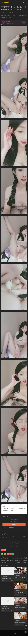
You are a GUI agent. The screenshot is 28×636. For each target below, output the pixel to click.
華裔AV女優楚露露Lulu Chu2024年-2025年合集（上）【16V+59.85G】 (7, 608)
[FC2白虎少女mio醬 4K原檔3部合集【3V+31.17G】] (20, 585)
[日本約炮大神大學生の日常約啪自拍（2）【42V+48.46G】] (7, 571)
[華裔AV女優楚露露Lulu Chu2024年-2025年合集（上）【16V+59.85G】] (7, 601)
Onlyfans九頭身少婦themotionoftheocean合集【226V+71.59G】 (20, 577)
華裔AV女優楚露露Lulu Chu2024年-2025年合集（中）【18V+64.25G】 (20, 607)
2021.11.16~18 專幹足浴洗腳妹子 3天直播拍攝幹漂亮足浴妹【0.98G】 (20, 560)
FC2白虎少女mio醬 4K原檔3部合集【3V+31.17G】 (20, 592)
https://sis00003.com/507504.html (11, 536)
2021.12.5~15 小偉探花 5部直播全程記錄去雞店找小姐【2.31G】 (7, 560)
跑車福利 (12, 12)
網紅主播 (4, 549)
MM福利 (14, 633)
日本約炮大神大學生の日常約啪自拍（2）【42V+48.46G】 (7, 578)
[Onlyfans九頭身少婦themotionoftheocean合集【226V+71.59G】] (20, 570)
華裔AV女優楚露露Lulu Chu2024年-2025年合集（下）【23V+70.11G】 (20, 622)
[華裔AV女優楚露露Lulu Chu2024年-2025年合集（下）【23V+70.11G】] (20, 615)
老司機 (5, 2)
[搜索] (20, 2)
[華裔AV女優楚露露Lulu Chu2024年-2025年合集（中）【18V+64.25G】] (20, 600)
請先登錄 (14, 524)
